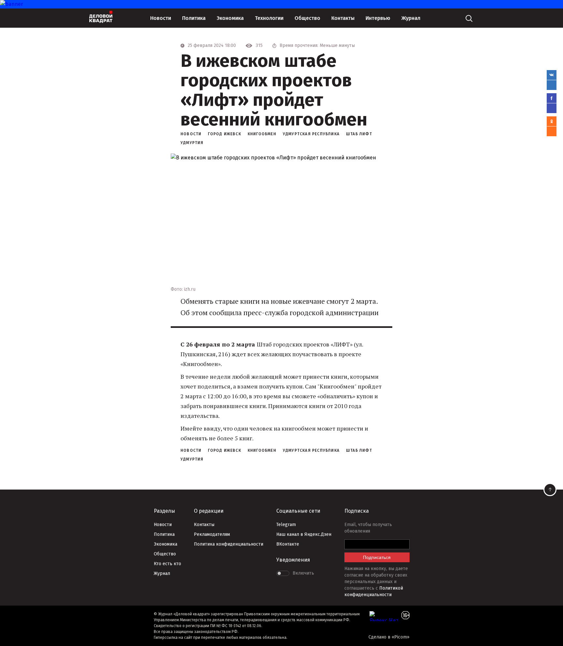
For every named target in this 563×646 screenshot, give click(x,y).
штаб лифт (359, 134)
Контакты (342, 18)
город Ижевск (224, 134)
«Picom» (401, 637)
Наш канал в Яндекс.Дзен (303, 534)
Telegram (286, 524)
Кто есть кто (167, 563)
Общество (307, 18)
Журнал (410, 18)
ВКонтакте (287, 544)
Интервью (378, 18)
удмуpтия (192, 142)
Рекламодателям (212, 534)
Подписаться (377, 557)
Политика (194, 18)
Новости (160, 18)
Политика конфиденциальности (228, 544)
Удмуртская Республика (311, 134)
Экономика (230, 18)
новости (190, 134)
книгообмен (262, 134)
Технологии (269, 18)
